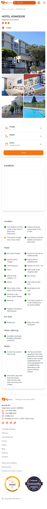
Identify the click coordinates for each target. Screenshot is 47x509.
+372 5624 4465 (10, 411)
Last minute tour (7, 437)
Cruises (4, 441)
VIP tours (5, 433)
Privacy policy (6, 467)
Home (4, 9)
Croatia (10, 9)
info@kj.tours (9, 416)
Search (23, 153)
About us (5, 453)
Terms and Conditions (9, 463)
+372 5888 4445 (10, 413)
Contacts (5, 457)
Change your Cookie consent (12, 471)
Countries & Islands (8, 429)
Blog (3, 449)
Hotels (4, 445)
